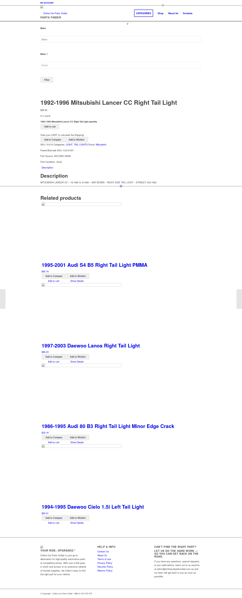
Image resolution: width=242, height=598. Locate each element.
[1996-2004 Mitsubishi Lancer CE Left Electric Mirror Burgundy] (239, 299)
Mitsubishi (101, 144)
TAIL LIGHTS (81, 144)
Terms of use (104, 559)
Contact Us (103, 551)
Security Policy (105, 566)
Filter (46, 80)
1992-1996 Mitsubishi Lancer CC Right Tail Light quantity (68, 121)
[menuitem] (47, 3)
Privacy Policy (104, 563)
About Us (102, 555)
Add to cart (50, 126)
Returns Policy (104, 570)
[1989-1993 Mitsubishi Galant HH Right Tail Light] (2, 299)
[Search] (198, 13)
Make (43, 28)
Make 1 (44, 54)
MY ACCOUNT (47, 2)
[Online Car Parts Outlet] (53, 13)
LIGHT (69, 144)
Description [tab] (47, 167)
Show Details (77, 281)
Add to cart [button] (53, 281)
